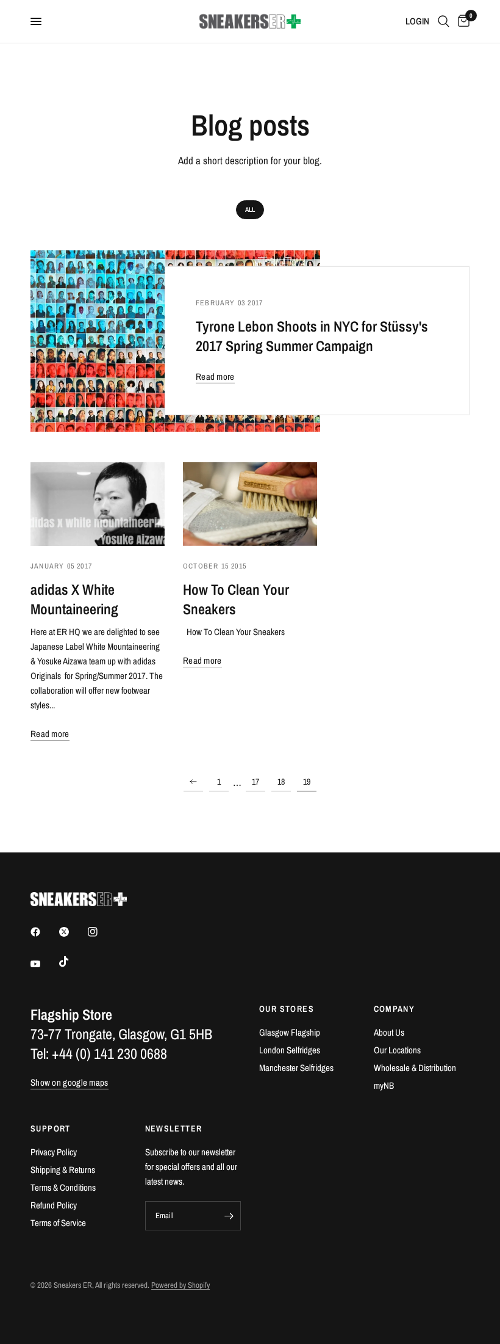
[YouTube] (43, 963)
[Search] (444, 21)
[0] (462, 21)
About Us (389, 1032)
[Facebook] (43, 931)
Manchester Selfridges (296, 1067)
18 (281, 781)
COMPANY (394, 1008)
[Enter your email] (228, 1215)
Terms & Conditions (63, 1187)
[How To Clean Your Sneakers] (250, 504)
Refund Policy (53, 1205)
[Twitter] (72, 931)
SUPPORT (50, 1128)
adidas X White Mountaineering (74, 599)
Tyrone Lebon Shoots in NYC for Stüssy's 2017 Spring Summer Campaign (312, 335)
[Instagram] (101, 931)
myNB (384, 1085)
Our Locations (397, 1050)
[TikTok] (72, 961)
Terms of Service (58, 1222)
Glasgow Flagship (289, 1032)
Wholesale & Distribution (415, 1067)
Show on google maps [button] (69, 1082)
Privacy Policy (53, 1152)
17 (255, 781)
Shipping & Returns (62, 1169)
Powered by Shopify (180, 1285)
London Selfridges (289, 1050)
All (250, 209)
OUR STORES (286, 1008)
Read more (215, 376)
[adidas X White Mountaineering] (97, 504)
